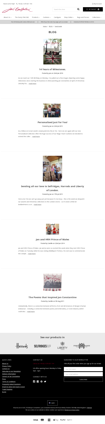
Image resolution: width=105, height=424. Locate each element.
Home (45, 26)
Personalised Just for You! (52, 122)
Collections (96, 17)
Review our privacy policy (72, 410)
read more (32, 83)
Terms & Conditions (8, 382)
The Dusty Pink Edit (22, 17)
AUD (53, 403)
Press (4, 379)
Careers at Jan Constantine (11, 376)
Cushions (46, 17)
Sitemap (89, 408)
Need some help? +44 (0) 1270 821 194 (17, 4)
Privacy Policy (6, 366)
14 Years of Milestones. (52, 69)
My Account (97, 4)
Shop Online (68, 17)
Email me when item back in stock (13, 387)
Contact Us (6, 369)
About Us (7, 17)
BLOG (50, 26)
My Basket (93, 9)
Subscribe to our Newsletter (11, 371)
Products (35, 17)
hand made (58, 26)
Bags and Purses (83, 17)
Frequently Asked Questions (11, 384)
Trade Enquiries (7, 389)
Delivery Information (9, 374)
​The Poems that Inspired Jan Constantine (52, 297)
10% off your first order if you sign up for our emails (54, 22)
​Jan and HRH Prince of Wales (52, 239)
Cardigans (57, 17)
